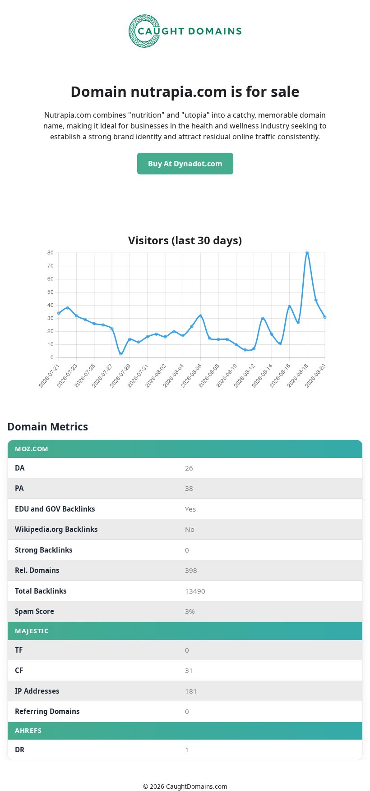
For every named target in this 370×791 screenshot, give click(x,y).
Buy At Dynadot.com (185, 164)
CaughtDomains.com (196, 786)
